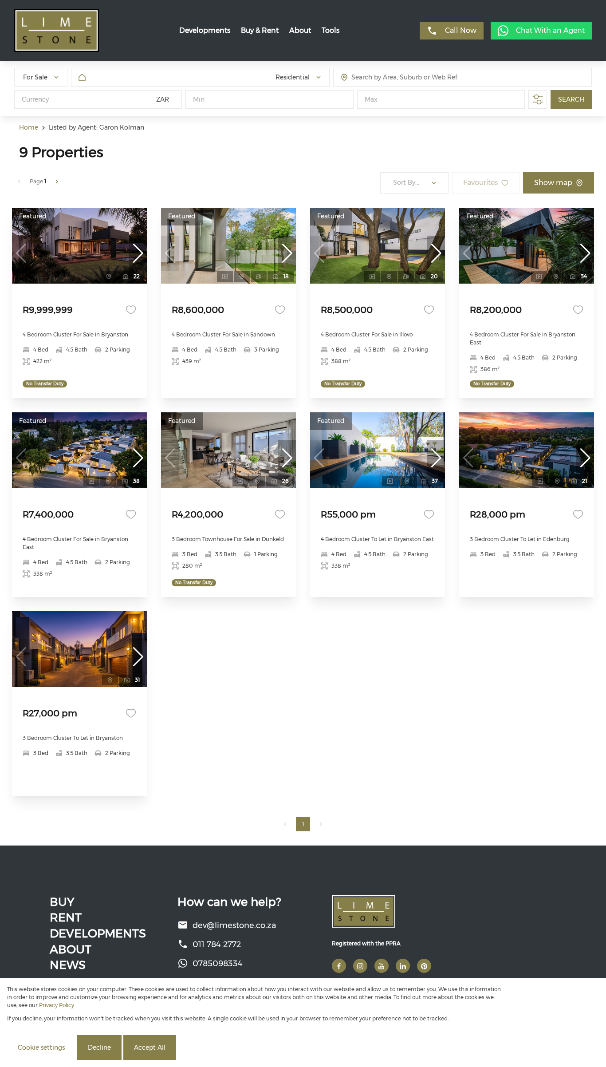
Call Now (460, 30)
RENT (66, 917)
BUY (62, 902)
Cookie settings (41, 1047)
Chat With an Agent (550, 30)
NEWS (68, 965)
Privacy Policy (56, 1005)
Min (199, 99)
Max (371, 99)
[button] (138, 253)
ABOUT (70, 949)
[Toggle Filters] (537, 99)
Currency (35, 99)
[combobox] (392, 77)
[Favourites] (131, 309)
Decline (99, 1047)
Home (28, 127)
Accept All (149, 1047)
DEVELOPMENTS (98, 933)
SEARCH (571, 99)
